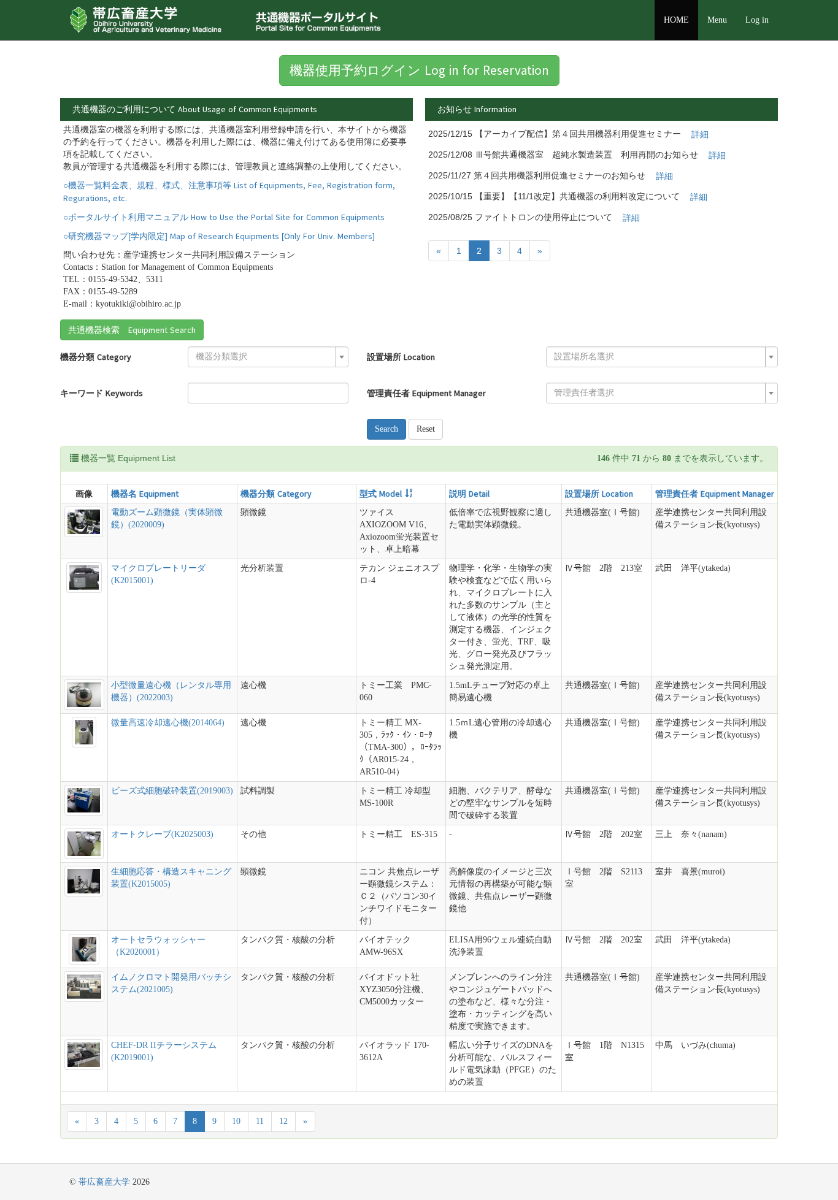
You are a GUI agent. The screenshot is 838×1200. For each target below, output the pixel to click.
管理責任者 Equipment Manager (426, 393)
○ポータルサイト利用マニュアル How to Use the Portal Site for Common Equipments (224, 217)
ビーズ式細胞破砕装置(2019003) (172, 790)
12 (283, 1121)
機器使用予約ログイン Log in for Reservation (419, 70)
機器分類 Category (95, 357)
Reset (426, 429)
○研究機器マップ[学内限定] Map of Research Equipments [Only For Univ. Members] (219, 236)
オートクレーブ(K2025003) (162, 834)
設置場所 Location (401, 357)
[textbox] (264, 357)
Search (386, 429)
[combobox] (268, 356)
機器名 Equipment (145, 494)
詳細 (700, 134)
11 (260, 1121)
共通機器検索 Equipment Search (132, 330)
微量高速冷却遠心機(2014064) (168, 722)
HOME (676, 20)
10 (236, 1121)
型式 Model (380, 494)
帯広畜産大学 (104, 1182)
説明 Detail (469, 494)
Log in (757, 20)
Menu (717, 20)
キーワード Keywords (101, 393)
